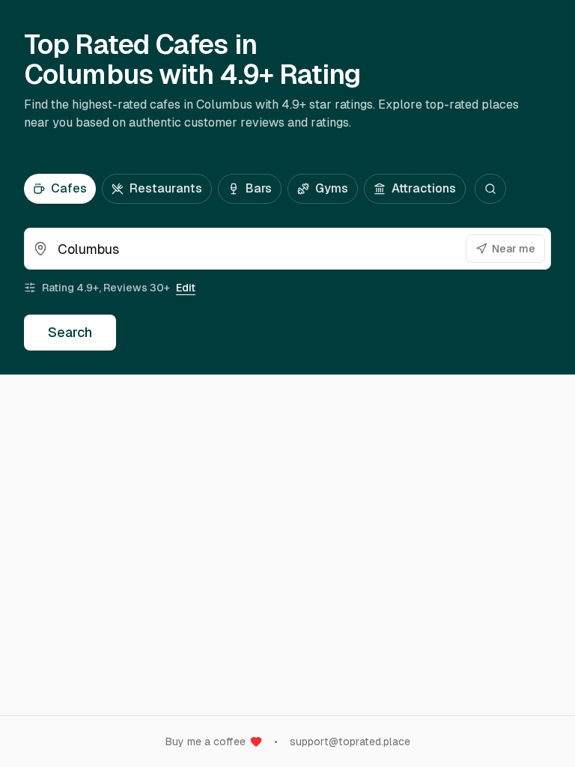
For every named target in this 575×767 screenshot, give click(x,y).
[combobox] (287, 249)
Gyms (331, 188)
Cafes (69, 188)
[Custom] (490, 189)
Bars (259, 188)
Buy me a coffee (205, 742)
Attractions (424, 188)
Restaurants (166, 188)
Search (70, 332)
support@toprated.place (350, 742)
